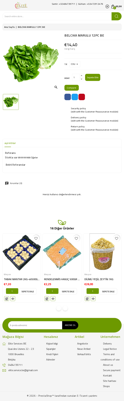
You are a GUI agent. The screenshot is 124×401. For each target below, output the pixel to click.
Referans (10, 152)
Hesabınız (51, 337)
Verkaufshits (84, 354)
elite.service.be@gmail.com (23, 370)
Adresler (50, 359)
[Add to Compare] (6, 298)
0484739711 (15, 364)
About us (108, 364)
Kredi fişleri (52, 354)
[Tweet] (75, 97)
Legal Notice (110, 348)
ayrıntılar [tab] (10, 143)
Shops (106, 386)
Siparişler (51, 348)
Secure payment (112, 370)
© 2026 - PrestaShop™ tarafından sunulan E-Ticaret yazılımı (62, 395)
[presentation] (58, 308)
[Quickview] (12, 298)
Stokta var (11, 157)
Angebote (82, 343)
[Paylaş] (67, 97)
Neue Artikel (83, 348)
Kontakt (107, 375)
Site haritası (109, 380)
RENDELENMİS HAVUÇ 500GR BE (62, 279)
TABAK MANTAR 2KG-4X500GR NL (23, 279)
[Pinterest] (81, 97)
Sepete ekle (92, 77)
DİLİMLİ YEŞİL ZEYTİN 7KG (98, 279)
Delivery (107, 343)
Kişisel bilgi (52, 343)
